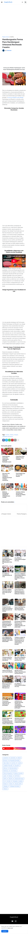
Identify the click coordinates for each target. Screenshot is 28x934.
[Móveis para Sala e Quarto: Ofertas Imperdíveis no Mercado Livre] (7, 679)
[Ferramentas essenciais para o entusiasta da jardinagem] (7, 696)
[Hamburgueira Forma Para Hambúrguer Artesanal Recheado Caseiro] (7, 451)
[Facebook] (3, 440)
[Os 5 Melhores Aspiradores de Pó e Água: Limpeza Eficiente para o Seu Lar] (7, 553)
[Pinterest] (12, 440)
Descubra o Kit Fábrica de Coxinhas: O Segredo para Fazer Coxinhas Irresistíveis (7, 477)
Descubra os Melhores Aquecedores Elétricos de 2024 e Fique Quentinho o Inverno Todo (20, 576)
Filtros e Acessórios (7, 773)
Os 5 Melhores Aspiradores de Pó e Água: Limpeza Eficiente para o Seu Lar (7, 560)
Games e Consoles (18, 773)
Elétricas (5, 768)
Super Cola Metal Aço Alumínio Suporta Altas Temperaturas (20, 608)
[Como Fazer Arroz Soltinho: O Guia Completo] (21, 451)
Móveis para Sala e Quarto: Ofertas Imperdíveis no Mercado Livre (6, 685)
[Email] (15, 440)
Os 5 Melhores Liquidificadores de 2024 (7, 575)
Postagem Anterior (6, 514)
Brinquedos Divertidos (14, 760)
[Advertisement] (14, 20)
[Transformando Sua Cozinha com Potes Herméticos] (7, 652)
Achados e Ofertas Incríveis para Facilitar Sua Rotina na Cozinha (20, 494)
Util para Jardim (18, 783)
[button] (2, 2)
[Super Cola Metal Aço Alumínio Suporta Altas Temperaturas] (20, 602)
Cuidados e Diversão (7, 765)
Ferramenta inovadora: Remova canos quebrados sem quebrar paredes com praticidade (20, 624)
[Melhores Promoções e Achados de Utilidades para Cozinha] (7, 486)
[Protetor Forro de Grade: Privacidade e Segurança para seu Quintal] (7, 602)
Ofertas (12, 434)
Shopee (16, 434)
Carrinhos (13, 763)
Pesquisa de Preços (19, 778)
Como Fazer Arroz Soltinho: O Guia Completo (20, 458)
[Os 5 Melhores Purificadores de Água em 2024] (20, 553)
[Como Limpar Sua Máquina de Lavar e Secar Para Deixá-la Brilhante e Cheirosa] (20, 584)
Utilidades (5, 786)
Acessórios (5, 757)
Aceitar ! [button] (5, 931)
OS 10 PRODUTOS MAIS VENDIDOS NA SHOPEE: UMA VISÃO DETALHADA (7, 639)
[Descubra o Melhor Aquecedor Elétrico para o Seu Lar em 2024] (7, 584)
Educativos (17, 765)
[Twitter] (6, 440)
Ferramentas (13, 770)
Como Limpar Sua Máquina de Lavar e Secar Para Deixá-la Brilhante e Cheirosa (19, 591)
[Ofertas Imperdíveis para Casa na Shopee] (7, 665)
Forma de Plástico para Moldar (15, 97)
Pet (4, 781)
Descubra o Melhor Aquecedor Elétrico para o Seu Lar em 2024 (7, 591)
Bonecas (5, 760)
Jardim (4, 775)
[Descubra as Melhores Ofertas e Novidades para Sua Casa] (20, 652)
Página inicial (5, 36)
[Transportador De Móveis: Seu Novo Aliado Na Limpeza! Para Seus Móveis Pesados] (7, 616)
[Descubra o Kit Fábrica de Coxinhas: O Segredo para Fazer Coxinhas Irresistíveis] (7, 468)
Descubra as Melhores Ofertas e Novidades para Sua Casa (20, 659)
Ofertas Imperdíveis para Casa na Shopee (7, 671)
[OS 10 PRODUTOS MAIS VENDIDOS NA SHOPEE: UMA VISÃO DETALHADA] (7, 632)
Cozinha (12, 36)
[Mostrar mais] (18, 440)
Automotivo (13, 757)
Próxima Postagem (21, 514)
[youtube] (12, 921)
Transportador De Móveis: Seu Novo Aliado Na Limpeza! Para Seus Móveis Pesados (7, 624)
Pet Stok (9, 781)
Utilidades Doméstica (7, 436)
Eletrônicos (5, 770)
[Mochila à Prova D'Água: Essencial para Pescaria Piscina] (20, 665)
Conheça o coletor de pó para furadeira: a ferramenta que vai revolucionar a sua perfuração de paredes (20, 641)
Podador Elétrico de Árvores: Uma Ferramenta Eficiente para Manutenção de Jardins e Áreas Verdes (7, 721)
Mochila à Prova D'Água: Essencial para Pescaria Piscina (20, 672)
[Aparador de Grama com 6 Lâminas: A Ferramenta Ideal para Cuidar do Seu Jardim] (20, 713)
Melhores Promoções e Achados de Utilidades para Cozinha (6, 494)
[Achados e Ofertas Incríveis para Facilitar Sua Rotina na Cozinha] (21, 486)
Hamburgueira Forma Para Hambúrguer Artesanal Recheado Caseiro (6, 459)
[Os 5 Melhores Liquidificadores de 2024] (7, 569)
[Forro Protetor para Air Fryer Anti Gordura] (21, 468)
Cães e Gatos (6, 763)
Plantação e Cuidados (18, 781)
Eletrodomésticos (13, 768)
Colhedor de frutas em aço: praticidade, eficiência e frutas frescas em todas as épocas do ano (20, 737)
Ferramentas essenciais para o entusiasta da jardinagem (6, 703)
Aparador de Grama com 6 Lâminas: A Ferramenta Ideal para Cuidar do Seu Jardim (20, 720)
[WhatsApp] (9, 440)
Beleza (19, 757)
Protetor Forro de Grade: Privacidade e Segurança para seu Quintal (7, 609)
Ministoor (10, 775)
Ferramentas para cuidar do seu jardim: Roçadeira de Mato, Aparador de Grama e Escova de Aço (7, 737)
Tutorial (10, 783)
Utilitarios (5, 788)
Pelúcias (10, 778)
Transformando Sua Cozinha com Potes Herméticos (7, 659)
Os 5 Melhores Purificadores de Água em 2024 (20, 559)
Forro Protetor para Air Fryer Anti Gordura (20, 475)
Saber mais (10, 928)
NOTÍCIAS (17, 775)
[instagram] (15, 921)
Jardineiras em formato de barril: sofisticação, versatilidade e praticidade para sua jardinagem (20, 704)
